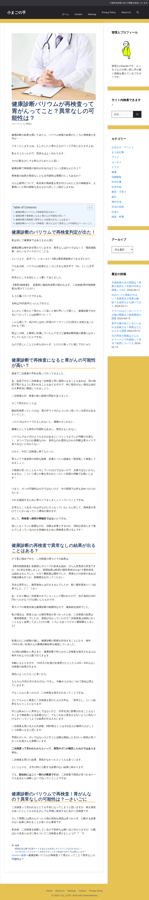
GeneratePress (90, 895)
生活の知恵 (118, 206)
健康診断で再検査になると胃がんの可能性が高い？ (41, 215)
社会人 (115, 211)
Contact (78, 14)
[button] (138, 12)
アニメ (115, 157)
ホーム (65, 14)
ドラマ (115, 167)
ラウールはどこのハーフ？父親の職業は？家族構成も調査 (126, 314)
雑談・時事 (118, 216)
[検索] (137, 114)
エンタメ (116, 162)
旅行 (114, 196)
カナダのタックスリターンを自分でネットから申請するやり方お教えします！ (50, 851)
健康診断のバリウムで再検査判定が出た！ (36, 211)
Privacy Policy (109, 12)
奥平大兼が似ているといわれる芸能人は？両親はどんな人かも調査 (126, 327)
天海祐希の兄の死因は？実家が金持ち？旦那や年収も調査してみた (126, 286)
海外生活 (116, 201)
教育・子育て (119, 191)
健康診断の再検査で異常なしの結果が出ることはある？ (43, 219)
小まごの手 (16, 12)
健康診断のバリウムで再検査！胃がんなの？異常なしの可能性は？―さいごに (54, 223)
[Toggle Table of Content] (88, 207)
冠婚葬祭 (116, 177)
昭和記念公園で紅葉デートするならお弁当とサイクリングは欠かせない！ (48, 848)
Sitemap (92, 14)
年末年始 (116, 187)
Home (15, 855)
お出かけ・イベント (123, 147)
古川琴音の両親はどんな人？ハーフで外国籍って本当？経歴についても (126, 339)
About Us (126, 12)
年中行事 (116, 182)
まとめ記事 (118, 152)
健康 (17, 845)
